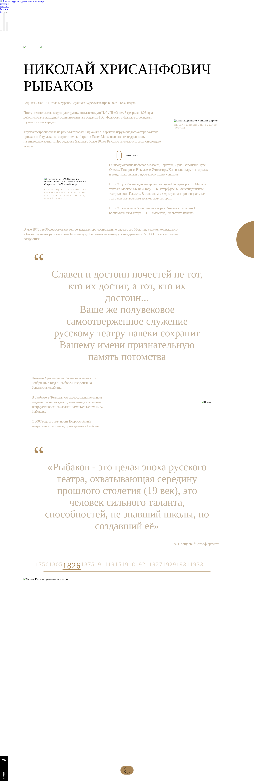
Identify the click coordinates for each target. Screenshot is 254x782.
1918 (128, 564)
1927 (156, 564)
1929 (169, 564)
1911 (101, 564)
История (4, 4)
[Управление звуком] (4, 22)
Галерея (4, 9)
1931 (183, 564)
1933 (197, 564)
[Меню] (7, 26)
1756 (42, 564)
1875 (88, 564)
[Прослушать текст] (127, 770)
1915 (115, 564)
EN (1, 12)
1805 (56, 564)
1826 (72, 565)
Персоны (4, 6)
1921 (142, 564)
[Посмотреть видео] (1, 30)
